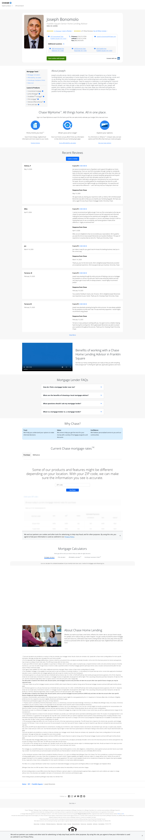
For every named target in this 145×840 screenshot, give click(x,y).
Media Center (60, 824)
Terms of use (83, 824)
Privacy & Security (76, 824)
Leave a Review (66, 31)
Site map (69, 824)
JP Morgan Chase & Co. (51, 824)
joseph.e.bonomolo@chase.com (106, 36)
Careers (65, 824)
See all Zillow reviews (99, 31)
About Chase (36, 824)
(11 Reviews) (57, 31)
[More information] (42, 91)
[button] (142, 835)
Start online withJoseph (56, 58)
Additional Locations (55, 44)
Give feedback (101, 824)
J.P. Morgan (42, 824)
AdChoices (95, 824)
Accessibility (89, 824)
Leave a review (72, 159)
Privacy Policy (28, 837)
